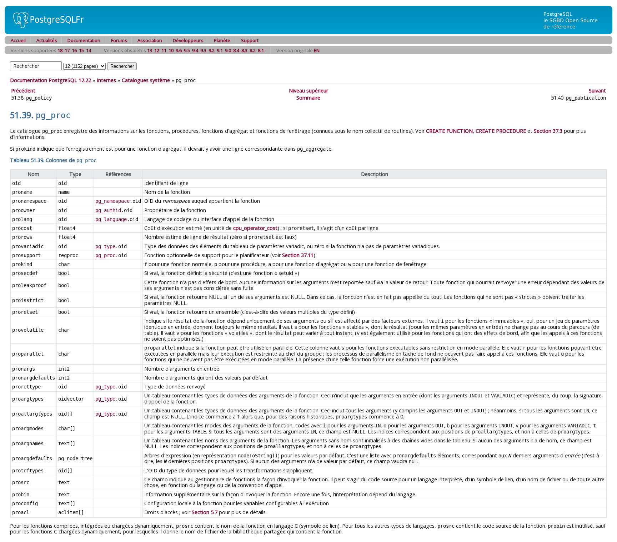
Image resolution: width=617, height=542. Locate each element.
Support (250, 40)
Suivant (597, 90)
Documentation (83, 40)
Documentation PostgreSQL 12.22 (50, 80)
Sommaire (308, 97)
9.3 (203, 50)
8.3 (244, 50)
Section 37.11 (297, 255)
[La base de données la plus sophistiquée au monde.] (574, 32)
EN (317, 50)
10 (171, 50)
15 (81, 50)
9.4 (195, 50)
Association (149, 40)
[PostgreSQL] (46, 32)
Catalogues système (146, 80)
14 (88, 50)
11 (163, 50)
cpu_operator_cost (255, 228)
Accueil (18, 40)
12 (156, 50)
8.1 (261, 50)
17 (67, 50)
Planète (222, 40)
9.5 (187, 50)
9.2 (212, 50)
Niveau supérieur (308, 90)
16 (74, 50)
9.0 (228, 50)
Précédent (23, 90)
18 (59, 50)
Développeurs (188, 40)
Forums (119, 40)
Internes (106, 80)
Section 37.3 (548, 130)
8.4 (236, 50)
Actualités (46, 40)
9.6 (179, 50)
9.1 (220, 50)
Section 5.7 (204, 512)
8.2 (253, 50)
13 (149, 50)
